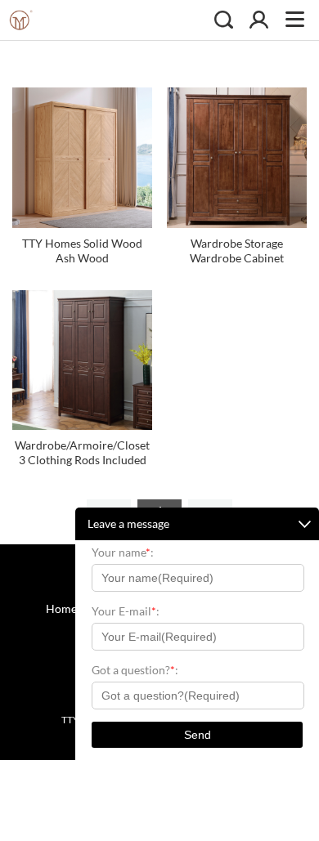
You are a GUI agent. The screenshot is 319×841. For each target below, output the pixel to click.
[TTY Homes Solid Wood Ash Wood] (82, 157)
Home (61, 608)
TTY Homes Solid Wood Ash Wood (82, 250)
